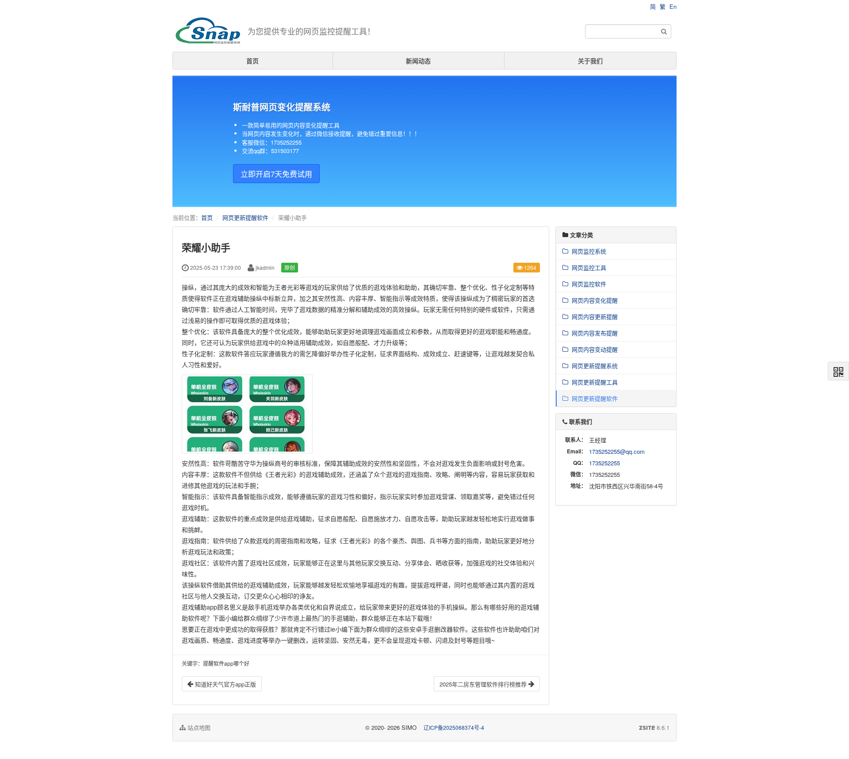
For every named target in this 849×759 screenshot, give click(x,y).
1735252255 (604, 463)
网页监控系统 (587, 251)
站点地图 (198, 727)
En (673, 6)
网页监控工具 (587, 267)
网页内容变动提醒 (593, 349)
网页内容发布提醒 (593, 333)
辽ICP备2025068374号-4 (454, 727)
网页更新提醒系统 (593, 365)
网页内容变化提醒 (593, 300)
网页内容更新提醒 (593, 316)
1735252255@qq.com (617, 451)
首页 (252, 60)
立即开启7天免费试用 (276, 173)
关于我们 (590, 60)
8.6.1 (654, 727)
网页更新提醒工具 (593, 382)
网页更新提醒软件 (245, 217)
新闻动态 (418, 60)
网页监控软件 (587, 284)
